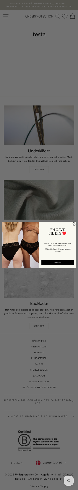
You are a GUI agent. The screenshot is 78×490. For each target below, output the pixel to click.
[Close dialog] (73, 224)
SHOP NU (57, 262)
